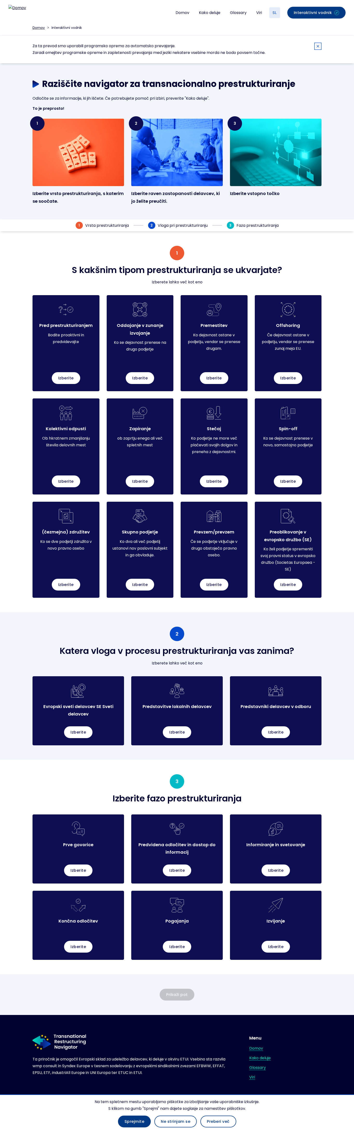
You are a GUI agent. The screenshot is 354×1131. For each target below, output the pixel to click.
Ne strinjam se (175, 1121)
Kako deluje (209, 12)
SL (274, 12)
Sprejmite (134, 1121)
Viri (259, 12)
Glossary (238, 12)
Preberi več (218, 1121)
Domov (182, 12)
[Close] (317, 47)
